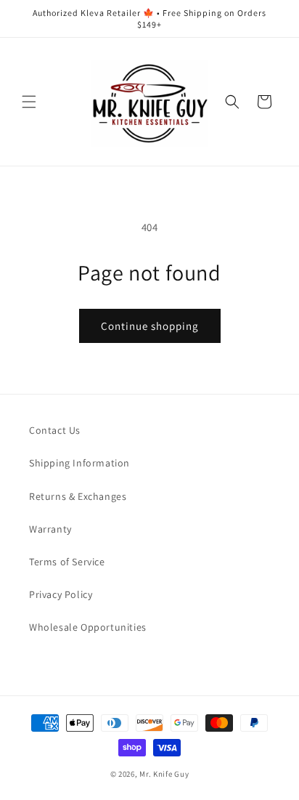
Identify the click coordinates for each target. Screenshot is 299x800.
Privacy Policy (60, 594)
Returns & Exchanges (77, 496)
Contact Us (55, 430)
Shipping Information (79, 462)
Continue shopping (150, 326)
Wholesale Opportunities (88, 627)
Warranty (50, 529)
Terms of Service (67, 561)
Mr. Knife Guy (164, 774)
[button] (29, 102)
